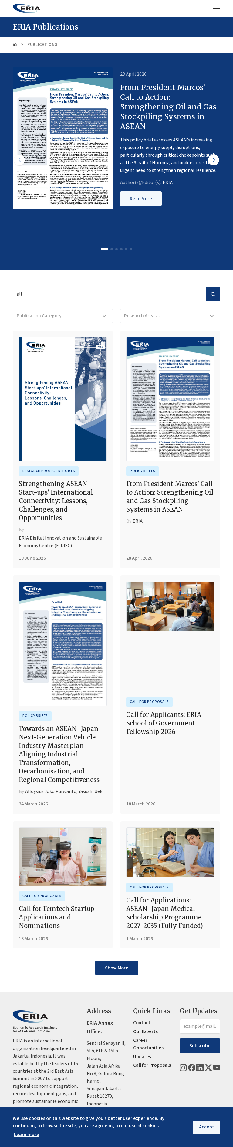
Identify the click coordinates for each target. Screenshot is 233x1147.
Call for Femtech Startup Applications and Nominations (56, 917)
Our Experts (145, 1031)
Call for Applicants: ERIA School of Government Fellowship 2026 (163, 723)
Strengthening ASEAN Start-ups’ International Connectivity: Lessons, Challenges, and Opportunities (56, 501)
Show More (116, 968)
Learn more (26, 1134)
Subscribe (200, 1045)
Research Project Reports (48, 471)
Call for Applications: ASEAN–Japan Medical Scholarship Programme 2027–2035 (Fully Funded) (164, 913)
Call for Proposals (149, 701)
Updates (142, 1056)
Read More (141, 198)
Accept (206, 1127)
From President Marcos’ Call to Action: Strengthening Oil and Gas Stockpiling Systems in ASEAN (169, 496)
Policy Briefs (142, 471)
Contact (141, 1022)
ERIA (168, 182)
